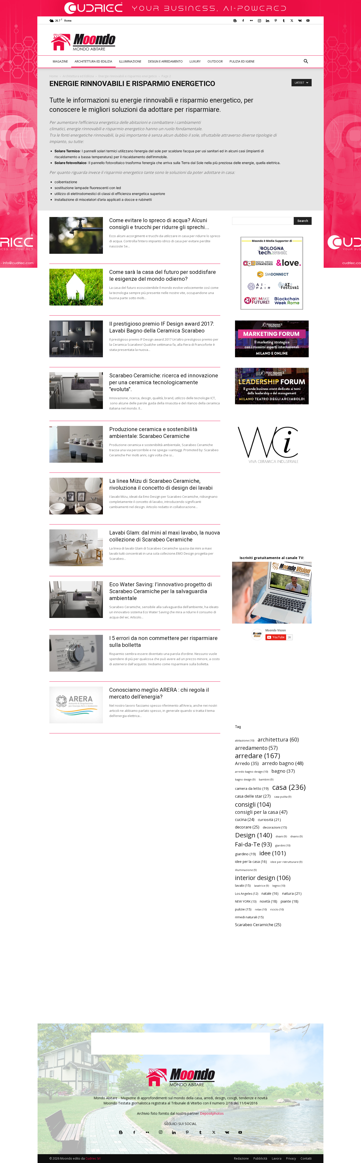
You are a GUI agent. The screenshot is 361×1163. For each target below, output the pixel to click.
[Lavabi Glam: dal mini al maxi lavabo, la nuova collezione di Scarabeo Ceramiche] (76, 547)
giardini (282, 845)
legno (278, 885)
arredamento (256, 748)
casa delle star (253, 796)
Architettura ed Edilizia (93, 61)
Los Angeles (246, 894)
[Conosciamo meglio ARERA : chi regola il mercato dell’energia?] (76, 705)
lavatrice (261, 885)
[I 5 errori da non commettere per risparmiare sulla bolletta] (76, 653)
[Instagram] (259, 20)
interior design (263, 877)
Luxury (195, 61)
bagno (283, 770)
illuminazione (246, 870)
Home (53, 76)
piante (289, 901)
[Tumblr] (283, 20)
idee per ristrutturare (286, 862)
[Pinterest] (275, 20)
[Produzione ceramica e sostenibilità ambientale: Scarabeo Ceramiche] (76, 444)
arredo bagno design (251, 771)
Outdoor (215, 61)
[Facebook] (243, 20)
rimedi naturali (249, 917)
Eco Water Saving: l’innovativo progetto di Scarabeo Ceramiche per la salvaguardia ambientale (160, 591)
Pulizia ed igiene (242, 61)
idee (272, 853)
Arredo (247, 763)
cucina (244, 819)
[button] (306, 62)
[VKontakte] (300, 20)
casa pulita (282, 796)
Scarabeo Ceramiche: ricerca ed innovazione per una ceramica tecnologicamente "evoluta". (163, 382)
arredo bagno (282, 763)
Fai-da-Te (253, 844)
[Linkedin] (267, 20)
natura (292, 893)
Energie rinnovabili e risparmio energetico (127, 76)
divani (281, 836)
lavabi (243, 885)
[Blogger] (235, 20)
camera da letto (252, 788)
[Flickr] (251, 20)
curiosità (269, 819)
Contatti (306, 1158)
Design (253, 835)
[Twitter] (291, 20)
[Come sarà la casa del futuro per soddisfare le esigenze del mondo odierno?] (76, 287)
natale (270, 893)
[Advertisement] (221, 42)
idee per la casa (251, 861)
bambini (266, 779)
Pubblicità (260, 1158)
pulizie (243, 909)
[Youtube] (308, 20)
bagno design (245, 779)
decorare (247, 827)
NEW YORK (245, 901)
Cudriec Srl (92, 1158)
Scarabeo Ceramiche (258, 924)
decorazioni (275, 827)
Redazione (241, 1158)
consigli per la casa (261, 812)
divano (296, 836)
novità (268, 901)
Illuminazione (130, 61)
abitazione (244, 740)
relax (261, 909)
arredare (257, 755)
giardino (245, 853)
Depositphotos (212, 1113)
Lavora (276, 1158)
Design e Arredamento (165, 61)
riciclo (277, 909)
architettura (278, 739)
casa (289, 787)
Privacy (291, 1158)
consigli (253, 804)
